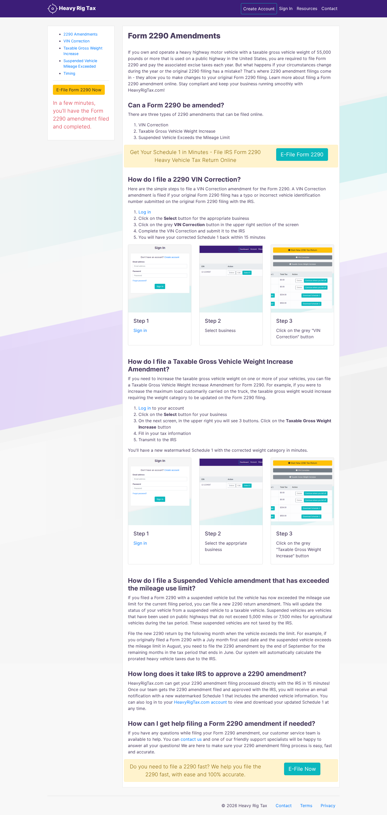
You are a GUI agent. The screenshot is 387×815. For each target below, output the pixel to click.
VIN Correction (76, 41)
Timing (69, 73)
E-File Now (302, 769)
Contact (329, 8)
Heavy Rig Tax (77, 8)
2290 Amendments (80, 34)
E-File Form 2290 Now (78, 89)
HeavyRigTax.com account (201, 702)
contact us (191, 739)
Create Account (259, 8)
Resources (307, 8)
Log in (144, 212)
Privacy (328, 805)
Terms (306, 805)
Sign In (285, 8)
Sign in (140, 330)
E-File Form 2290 (302, 154)
